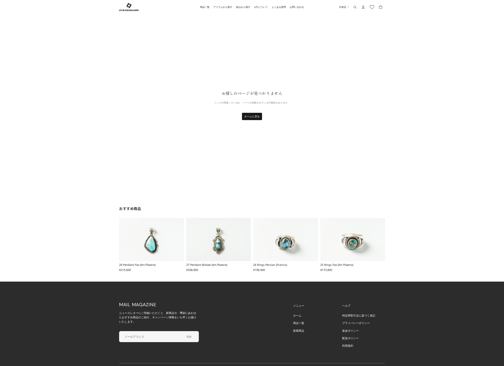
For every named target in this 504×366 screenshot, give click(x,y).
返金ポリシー (350, 330)
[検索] (355, 7)
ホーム (297, 315)
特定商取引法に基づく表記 (358, 315)
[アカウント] (363, 7)
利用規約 (347, 346)
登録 (189, 336)
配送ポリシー (350, 338)
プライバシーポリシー (356, 323)
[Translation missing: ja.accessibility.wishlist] (372, 7)
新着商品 (298, 330)
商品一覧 (298, 323)
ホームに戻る (252, 116)
